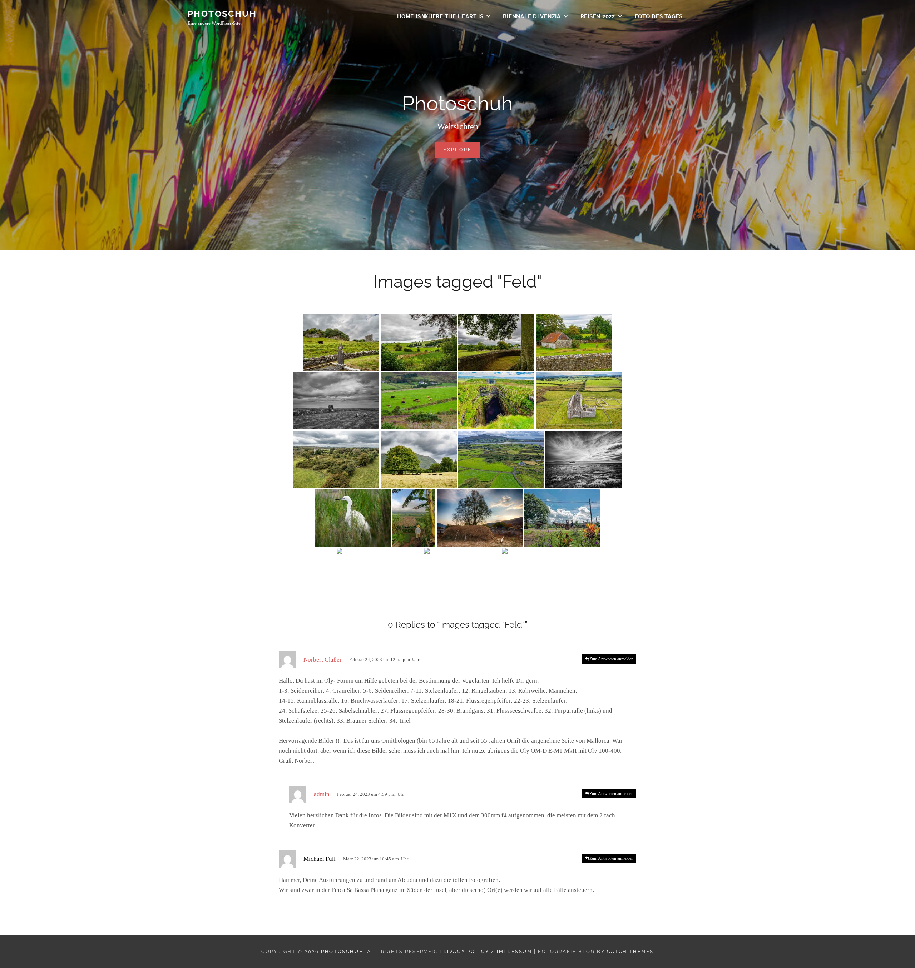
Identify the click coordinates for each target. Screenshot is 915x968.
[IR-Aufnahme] (583, 459)
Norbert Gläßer (322, 659)
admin (322, 794)
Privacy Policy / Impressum (486, 951)
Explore (462, 149)
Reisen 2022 (597, 16)
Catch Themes (630, 951)
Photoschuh (222, 14)
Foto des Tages (659, 16)
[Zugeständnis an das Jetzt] (379, 576)
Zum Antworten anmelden (611, 659)
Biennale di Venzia (532, 16)
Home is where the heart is (440, 16)
